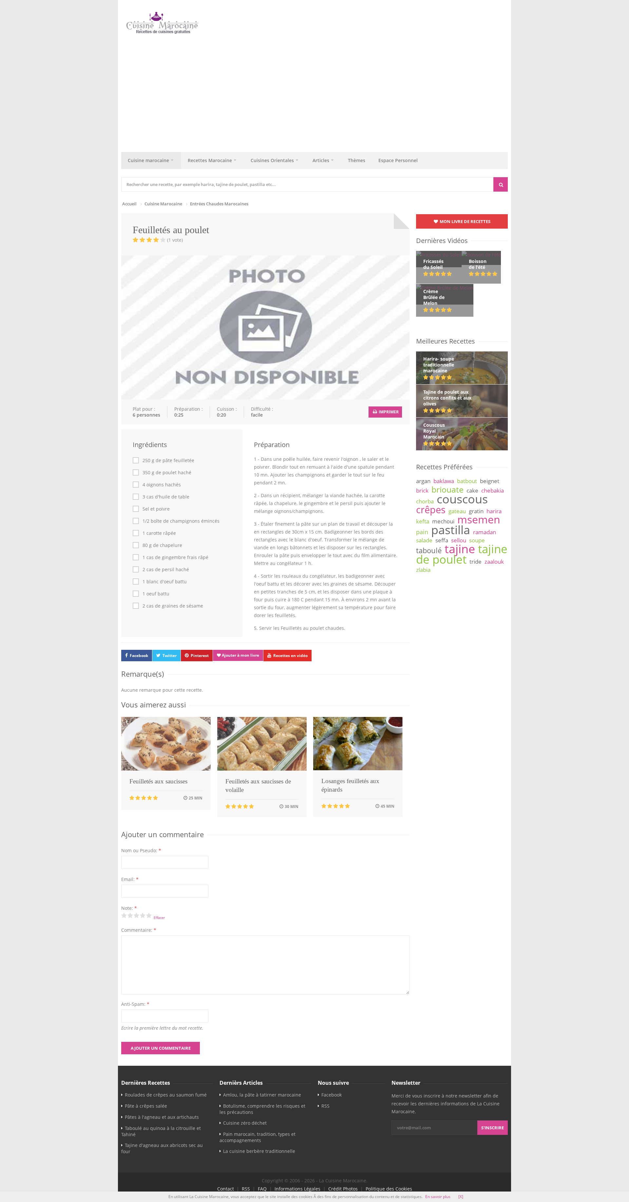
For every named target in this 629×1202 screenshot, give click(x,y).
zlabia (423, 569)
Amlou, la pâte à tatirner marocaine (262, 1095)
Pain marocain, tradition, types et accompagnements (257, 1137)
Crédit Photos (343, 1189)
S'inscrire (492, 1128)
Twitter (169, 655)
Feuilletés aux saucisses (158, 781)
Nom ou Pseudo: (141, 850)
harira (494, 511)
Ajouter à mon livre (240, 655)
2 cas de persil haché (166, 570)
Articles (321, 160)
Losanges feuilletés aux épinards (350, 785)
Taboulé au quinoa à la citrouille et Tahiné (161, 1131)
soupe (477, 540)
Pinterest (200, 655)
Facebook (139, 655)
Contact (225, 1189)
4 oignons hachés (162, 485)
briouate (447, 489)
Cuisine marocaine (148, 160)
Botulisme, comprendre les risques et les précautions (262, 1109)
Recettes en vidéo (290, 655)
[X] (460, 1196)
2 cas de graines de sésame (173, 606)
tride (475, 561)
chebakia (492, 490)
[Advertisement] (317, 91)
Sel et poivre (156, 509)
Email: (130, 879)
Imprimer (388, 412)
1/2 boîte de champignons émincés (181, 521)
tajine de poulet (461, 554)
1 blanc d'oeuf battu (165, 582)
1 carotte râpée (159, 533)
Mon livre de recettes (464, 221)
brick (422, 490)
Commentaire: (138, 930)
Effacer (159, 917)
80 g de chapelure (162, 545)
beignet (489, 481)
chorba (425, 501)
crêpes (431, 509)
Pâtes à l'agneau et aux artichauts (162, 1117)
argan (423, 481)
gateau (457, 511)
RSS (325, 1106)
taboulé (429, 550)
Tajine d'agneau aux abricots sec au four (162, 1148)
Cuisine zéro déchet (245, 1123)
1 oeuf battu (156, 594)
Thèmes (356, 160)
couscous (462, 499)
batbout (467, 481)
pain (422, 532)
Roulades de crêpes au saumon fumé (166, 1095)
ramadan (484, 532)
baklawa (443, 481)
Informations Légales (297, 1189)
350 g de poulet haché (167, 473)
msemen (478, 519)
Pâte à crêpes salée (146, 1106)
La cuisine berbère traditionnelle (259, 1151)
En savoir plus (437, 1196)
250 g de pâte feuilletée (168, 460)
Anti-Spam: (135, 1004)
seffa (441, 540)
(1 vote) (175, 240)
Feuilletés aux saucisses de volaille (258, 785)
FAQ (262, 1189)
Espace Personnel (398, 160)
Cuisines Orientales (272, 160)
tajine (460, 548)
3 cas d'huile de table (166, 497)
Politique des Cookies (389, 1189)
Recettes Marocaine (210, 160)
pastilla (450, 529)
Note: (129, 908)
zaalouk (494, 561)
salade (424, 540)
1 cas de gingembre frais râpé (175, 557)
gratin (476, 511)
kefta (422, 521)
